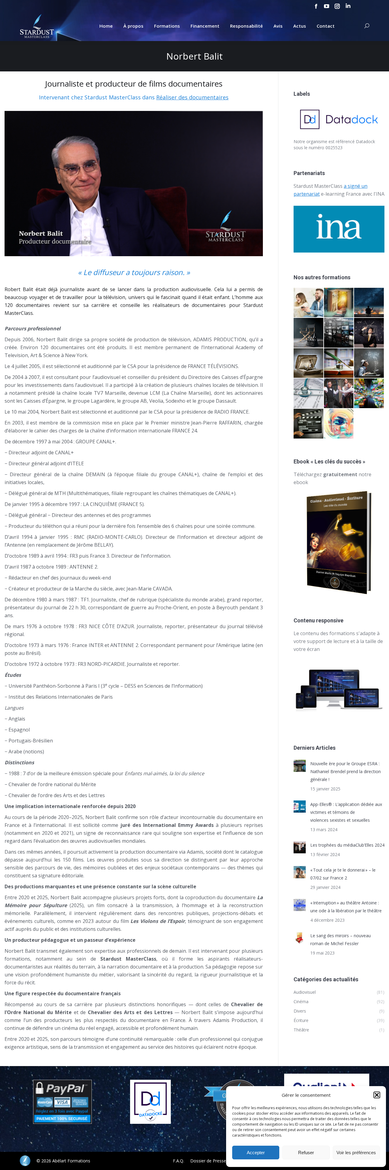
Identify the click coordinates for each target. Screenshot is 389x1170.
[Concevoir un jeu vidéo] (309, 303)
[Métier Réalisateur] (309, 333)
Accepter (256, 1152)
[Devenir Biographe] (339, 363)
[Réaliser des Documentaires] (369, 393)
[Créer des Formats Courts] (369, 333)
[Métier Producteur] (369, 303)
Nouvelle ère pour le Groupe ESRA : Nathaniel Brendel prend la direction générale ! (345, 771)
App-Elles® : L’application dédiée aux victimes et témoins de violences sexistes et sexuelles (346, 812)
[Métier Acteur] (339, 393)
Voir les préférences (356, 1152)
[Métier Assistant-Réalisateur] (309, 424)
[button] (377, 1095)
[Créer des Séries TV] (339, 333)
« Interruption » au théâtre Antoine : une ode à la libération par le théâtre (346, 907)
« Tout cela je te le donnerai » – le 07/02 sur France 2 (343, 874)
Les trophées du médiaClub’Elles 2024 (347, 845)
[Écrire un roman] (309, 363)
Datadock (365, 141)
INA (380, 194)
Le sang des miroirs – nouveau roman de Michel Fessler (340, 939)
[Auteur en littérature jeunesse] (339, 303)
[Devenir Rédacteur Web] (339, 424)
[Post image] (300, 766)
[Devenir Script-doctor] (309, 393)
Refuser (306, 1152)
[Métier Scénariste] (369, 363)
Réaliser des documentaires (192, 97)
